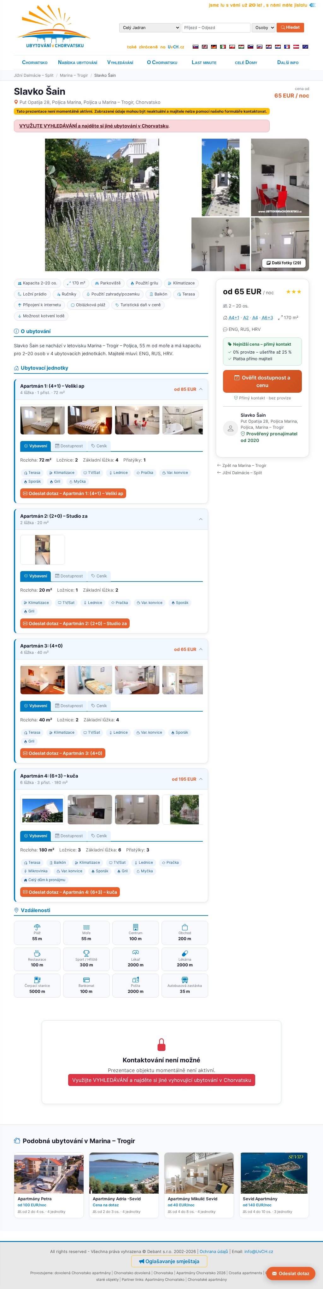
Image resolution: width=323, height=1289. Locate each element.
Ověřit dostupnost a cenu (266, 381)
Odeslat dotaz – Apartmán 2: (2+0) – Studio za (78, 623)
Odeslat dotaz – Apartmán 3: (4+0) (66, 753)
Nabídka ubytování (77, 62)
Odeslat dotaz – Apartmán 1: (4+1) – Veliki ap (76, 493)
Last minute (204, 62)
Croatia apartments (245, 1273)
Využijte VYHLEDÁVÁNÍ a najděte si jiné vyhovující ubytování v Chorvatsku (161, 1080)
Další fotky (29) (286, 262)
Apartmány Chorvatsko (165, 1279)
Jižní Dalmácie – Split (34, 75)
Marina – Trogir (74, 75)
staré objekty (107, 1279)
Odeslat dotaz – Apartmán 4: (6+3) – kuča (73, 892)
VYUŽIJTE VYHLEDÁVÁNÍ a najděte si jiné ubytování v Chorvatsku (93, 126)
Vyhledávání (120, 62)
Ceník (102, 446)
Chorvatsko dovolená (132, 1273)
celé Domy (246, 62)
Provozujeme (41, 1273)
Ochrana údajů (214, 1251)
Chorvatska (163, 1273)
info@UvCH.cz (258, 1251)
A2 (246, 317)
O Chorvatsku (162, 62)
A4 (255, 317)
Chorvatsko (35, 62)
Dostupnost (72, 446)
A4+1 (234, 317)
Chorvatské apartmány (207, 1279)
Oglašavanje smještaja (172, 1261)
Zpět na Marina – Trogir (244, 465)
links (139, 1279)
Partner (128, 1279)
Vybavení (38, 446)
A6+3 (267, 317)
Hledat (292, 27)
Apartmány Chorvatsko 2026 (201, 1273)
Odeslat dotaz (294, 1273)
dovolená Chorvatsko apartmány (83, 1273)
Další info (288, 62)
